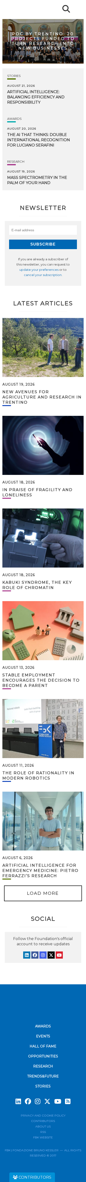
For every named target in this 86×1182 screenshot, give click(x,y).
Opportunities (43, 1056)
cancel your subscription (43, 275)
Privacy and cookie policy (43, 1115)
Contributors (43, 1121)
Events (43, 1036)
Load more (43, 893)
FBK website (43, 1137)
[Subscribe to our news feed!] (67, 1101)
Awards (14, 119)
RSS (43, 1132)
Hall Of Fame (43, 1046)
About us (43, 1126)
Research (15, 161)
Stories (14, 76)
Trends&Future (43, 1076)
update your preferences (39, 270)
